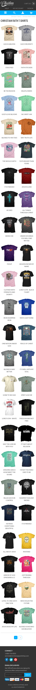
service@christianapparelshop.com (17, 656)
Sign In (30, 8)
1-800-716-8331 (10, 653)
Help (7, 8)
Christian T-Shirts (16, 16)
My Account (18, 8)
